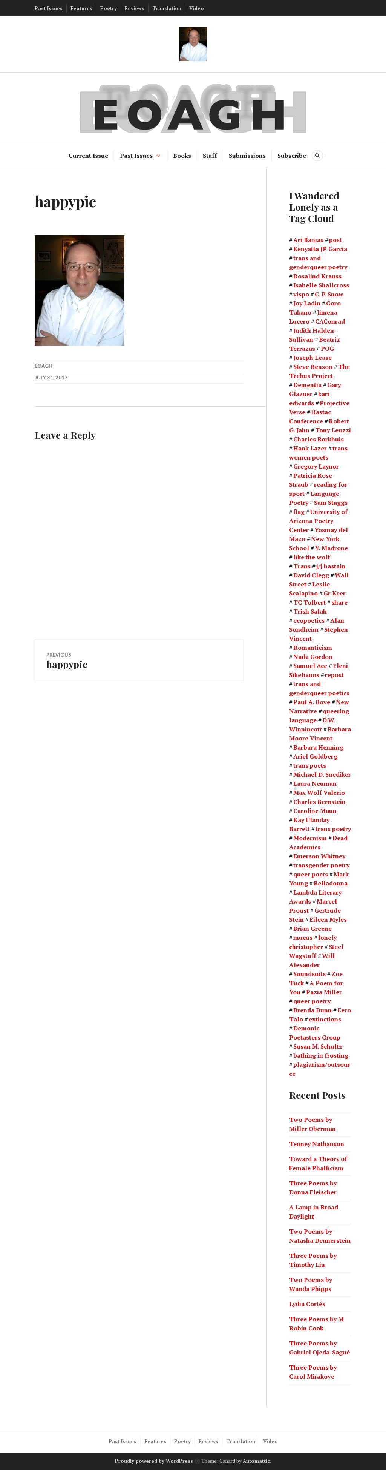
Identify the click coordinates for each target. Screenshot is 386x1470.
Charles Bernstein (319, 801)
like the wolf (311, 557)
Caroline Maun (315, 811)
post (335, 240)
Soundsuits (309, 974)
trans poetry (333, 829)
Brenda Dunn (312, 1010)
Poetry (108, 8)
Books (182, 155)
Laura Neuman (315, 783)
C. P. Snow (329, 294)
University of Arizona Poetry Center (318, 520)
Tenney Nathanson (316, 1144)
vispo (301, 294)
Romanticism (312, 647)
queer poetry (312, 1001)
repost (334, 675)
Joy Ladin (306, 303)
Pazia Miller (324, 992)
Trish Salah (310, 611)
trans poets (309, 765)
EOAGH (43, 366)
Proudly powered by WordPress (154, 1461)
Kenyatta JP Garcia (320, 249)
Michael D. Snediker (322, 774)
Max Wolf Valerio (319, 792)
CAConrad (330, 321)
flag (299, 511)
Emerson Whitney (319, 856)
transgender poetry (321, 865)
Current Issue (88, 155)
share (339, 602)
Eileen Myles (328, 919)
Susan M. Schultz (317, 1046)
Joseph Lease (312, 357)
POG (327, 348)
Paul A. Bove (311, 702)
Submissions (247, 155)
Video (196, 8)
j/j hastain (330, 566)
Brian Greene (312, 928)
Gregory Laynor (316, 466)
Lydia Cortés (307, 1304)
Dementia (307, 385)
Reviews (134, 8)
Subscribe (291, 155)
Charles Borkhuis (318, 439)
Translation (166, 8)
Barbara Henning (318, 747)
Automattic (256, 1461)
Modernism (310, 838)
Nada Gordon (312, 656)
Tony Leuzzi (333, 430)
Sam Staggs (331, 502)
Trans (302, 566)
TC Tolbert (309, 602)
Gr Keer (334, 593)
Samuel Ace (310, 666)
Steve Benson (312, 366)
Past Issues (49, 8)
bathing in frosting (320, 1055)
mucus (302, 937)
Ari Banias (308, 240)
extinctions (325, 1019)
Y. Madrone (331, 548)
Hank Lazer (310, 448)
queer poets (310, 874)
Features (81, 8)
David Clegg (311, 575)
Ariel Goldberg (315, 756)
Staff (210, 155)
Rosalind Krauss (317, 276)
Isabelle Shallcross (321, 285)
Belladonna (331, 883)
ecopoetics (309, 620)
